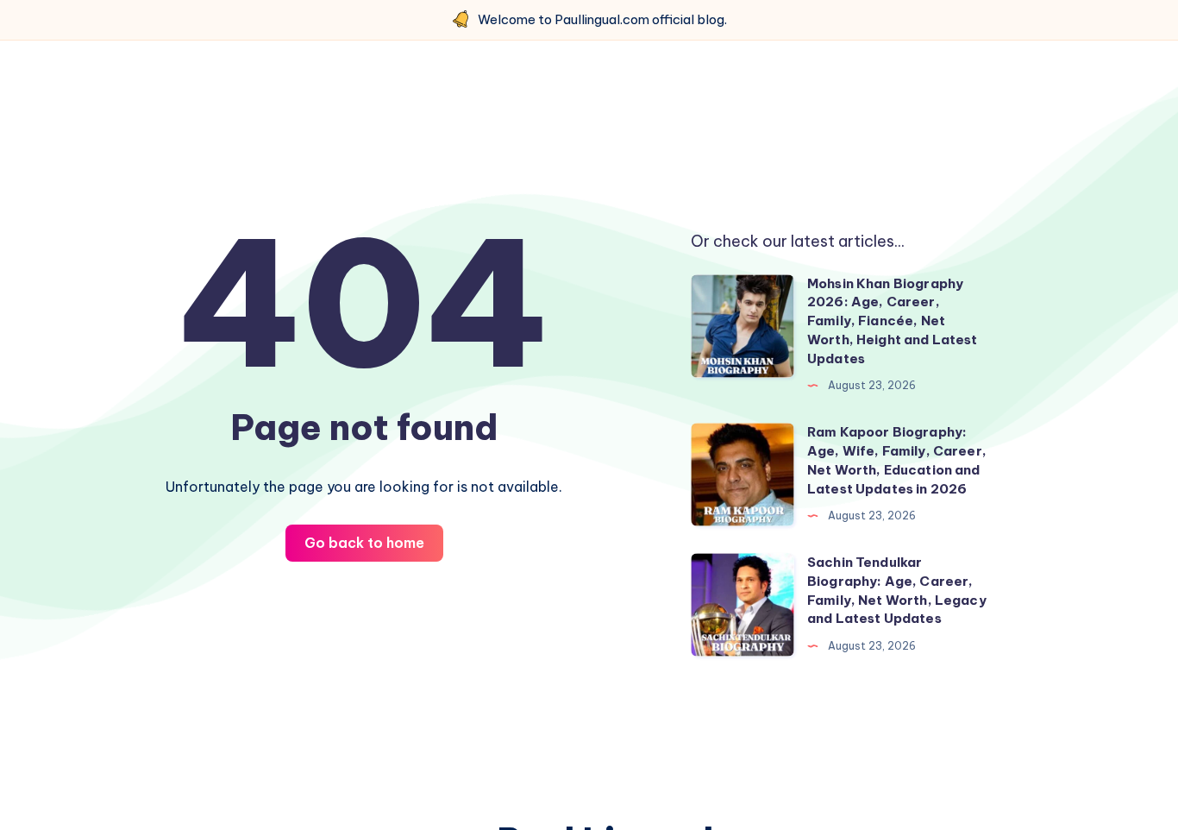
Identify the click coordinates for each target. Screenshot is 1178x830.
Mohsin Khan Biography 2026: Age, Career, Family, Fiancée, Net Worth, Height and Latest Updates (892, 321)
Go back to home (364, 542)
